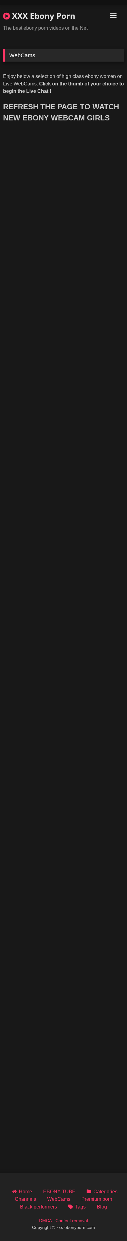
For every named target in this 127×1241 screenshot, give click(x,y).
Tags (80, 1206)
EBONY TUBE (59, 1191)
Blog (102, 1206)
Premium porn (96, 1199)
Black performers (38, 1206)
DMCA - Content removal (63, 1220)
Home (25, 1191)
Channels (25, 1199)
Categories (105, 1191)
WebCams (58, 1199)
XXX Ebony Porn (42, 15)
